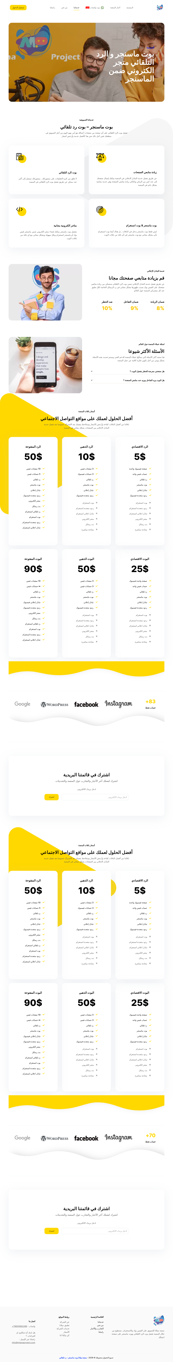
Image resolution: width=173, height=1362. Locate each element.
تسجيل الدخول (18, 7)
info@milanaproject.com (23, 1342)
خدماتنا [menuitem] (76, 7)
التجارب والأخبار (97, 1328)
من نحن (100, 1325)
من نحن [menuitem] (64, 7)
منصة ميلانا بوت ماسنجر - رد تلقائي (73, 1357)
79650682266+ (19, 1326)
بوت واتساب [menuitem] (93, 7)
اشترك (51, 797)
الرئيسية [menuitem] (130, 7)
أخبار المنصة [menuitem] (115, 7)
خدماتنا (101, 1322)
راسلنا (101, 1332)
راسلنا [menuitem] (52, 7)
